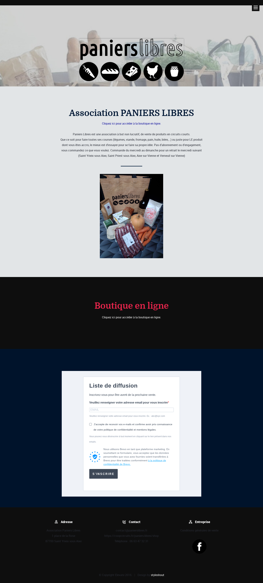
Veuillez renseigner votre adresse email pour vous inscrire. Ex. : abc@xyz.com (127, 416)
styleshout (157, 575)
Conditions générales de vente (199, 530)
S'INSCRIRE (103, 473)
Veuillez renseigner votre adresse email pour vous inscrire (128, 402)
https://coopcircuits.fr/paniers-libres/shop (131, 536)
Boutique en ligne (131, 306)
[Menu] (255, 7)
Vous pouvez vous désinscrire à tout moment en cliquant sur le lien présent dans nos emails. (130, 439)
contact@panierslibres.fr (131, 530)
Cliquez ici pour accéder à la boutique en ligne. (131, 123)
